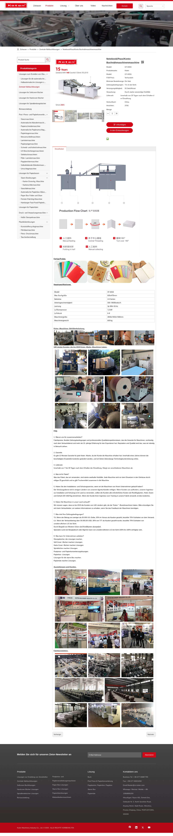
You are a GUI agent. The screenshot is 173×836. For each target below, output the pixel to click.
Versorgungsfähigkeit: (114, 88)
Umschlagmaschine (28, 169)
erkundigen (121, 125)
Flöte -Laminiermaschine (30, 158)
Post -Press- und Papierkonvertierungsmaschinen (34, 115)
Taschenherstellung (28, 237)
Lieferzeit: (110, 95)
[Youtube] (149, 828)
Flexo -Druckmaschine (29, 234)
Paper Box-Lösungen (60, 785)
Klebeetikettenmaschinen (61, 797)
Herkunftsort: (111, 102)
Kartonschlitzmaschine (31, 185)
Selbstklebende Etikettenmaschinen (34, 165)
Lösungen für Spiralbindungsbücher (32, 103)
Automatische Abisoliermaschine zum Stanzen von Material (35, 123)
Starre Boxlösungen (28, 178)
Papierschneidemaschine (30, 126)
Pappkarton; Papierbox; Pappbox (100, 785)
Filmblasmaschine (28, 230)
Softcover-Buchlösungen (26, 785)
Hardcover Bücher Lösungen (27, 789)
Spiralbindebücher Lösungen (27, 793)
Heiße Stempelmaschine (30, 217)
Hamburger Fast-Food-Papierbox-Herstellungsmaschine (35, 203)
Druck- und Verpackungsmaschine (32, 213)
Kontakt (124, 6)
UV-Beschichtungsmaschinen (32, 151)
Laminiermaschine (28, 140)
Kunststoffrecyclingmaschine (32, 227)
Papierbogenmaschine (29, 133)
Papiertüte (91, 793)
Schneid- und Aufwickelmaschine (33, 147)
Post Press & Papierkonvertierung (100, 781)
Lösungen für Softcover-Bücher (31, 92)
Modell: (109, 67)
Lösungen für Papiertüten (28, 207)
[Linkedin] (136, 828)
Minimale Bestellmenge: (115, 81)
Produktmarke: (111, 70)
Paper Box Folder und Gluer (31, 196)
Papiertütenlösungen (60, 793)
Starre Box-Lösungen (60, 789)
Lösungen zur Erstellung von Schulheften (32, 777)
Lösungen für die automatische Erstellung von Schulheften (35, 79)
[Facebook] (130, 828)
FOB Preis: (110, 78)
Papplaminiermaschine (29, 162)
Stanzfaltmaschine (28, 188)
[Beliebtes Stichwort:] (141, 6)
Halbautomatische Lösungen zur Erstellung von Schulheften (35, 82)
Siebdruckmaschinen (29, 154)
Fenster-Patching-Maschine (31, 199)
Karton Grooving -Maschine (33, 181)
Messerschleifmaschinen (30, 137)
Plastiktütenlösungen (27, 222)
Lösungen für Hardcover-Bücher (31, 98)
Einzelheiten (59, 149)
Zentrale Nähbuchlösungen (29, 87)
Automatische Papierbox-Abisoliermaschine (35, 192)
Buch (89, 777)
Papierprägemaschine (29, 144)
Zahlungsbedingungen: (115, 85)
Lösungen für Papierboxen (29, 173)
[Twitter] (143, 828)
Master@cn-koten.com (136, 785)
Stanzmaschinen (27, 119)
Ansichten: (110, 105)
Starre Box (92, 789)
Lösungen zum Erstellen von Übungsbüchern (34, 74)
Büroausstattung (25, 109)
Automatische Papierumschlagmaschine (35, 130)
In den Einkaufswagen (119, 130)
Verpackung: (111, 92)
